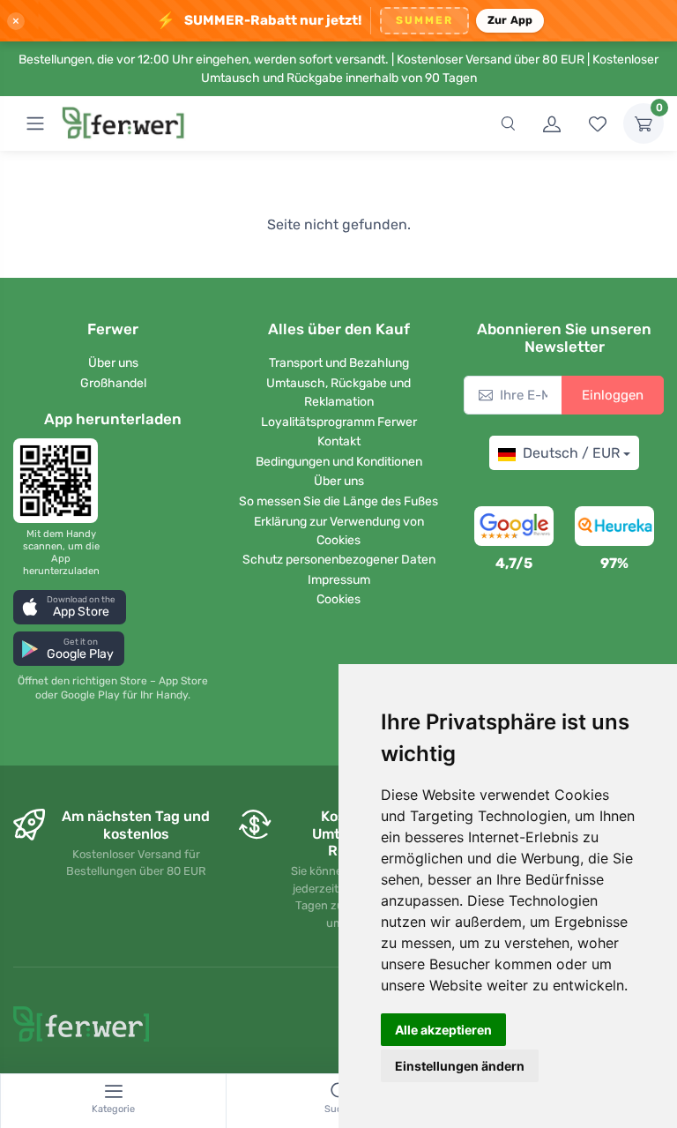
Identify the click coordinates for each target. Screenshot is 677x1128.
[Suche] (507, 123)
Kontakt (339, 441)
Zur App (510, 19)
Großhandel (113, 383)
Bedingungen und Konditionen (339, 461)
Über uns (113, 362)
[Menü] (35, 123)
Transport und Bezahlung (339, 362)
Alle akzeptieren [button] (443, 1029)
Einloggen (613, 395)
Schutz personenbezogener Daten (338, 559)
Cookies (338, 599)
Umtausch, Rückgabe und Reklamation (338, 392)
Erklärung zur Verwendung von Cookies (339, 531)
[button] (69, 607)
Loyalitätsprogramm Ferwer (339, 422)
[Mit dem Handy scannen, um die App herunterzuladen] (60, 480)
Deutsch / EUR (571, 452)
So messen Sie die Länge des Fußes (338, 501)
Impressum (339, 579)
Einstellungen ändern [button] (459, 1065)
